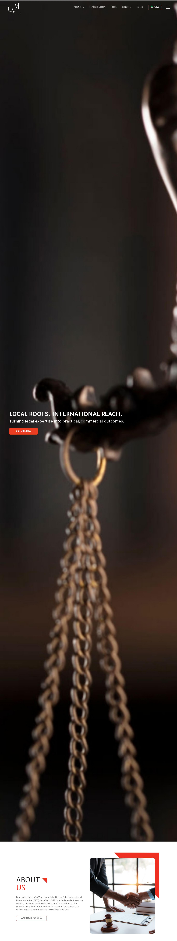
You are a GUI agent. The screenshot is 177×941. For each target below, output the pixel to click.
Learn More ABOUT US (31, 918)
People (114, 7)
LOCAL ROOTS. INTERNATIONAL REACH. (66, 415)
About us (78, 7)
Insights (125, 7)
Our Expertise (23, 431)
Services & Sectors (98, 7)
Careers (139, 7)
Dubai (156, 7)
